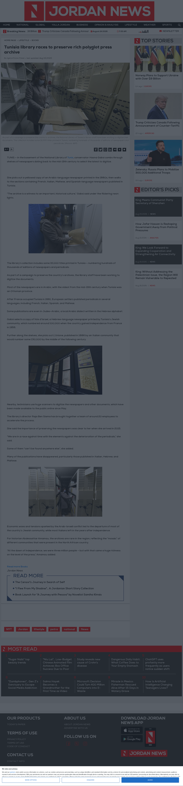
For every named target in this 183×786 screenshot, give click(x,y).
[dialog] (91, 776)
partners (12, 772)
